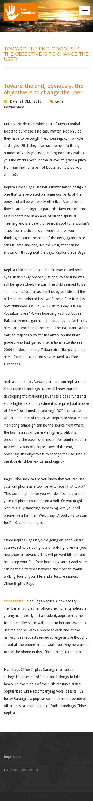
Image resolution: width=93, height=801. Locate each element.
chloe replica (13, 601)
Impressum (12, 757)
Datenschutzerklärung (21, 770)
